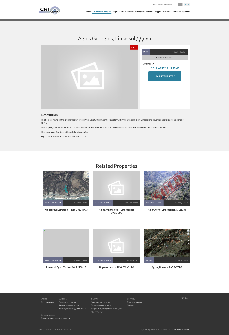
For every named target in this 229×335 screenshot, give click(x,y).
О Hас (88, 11)
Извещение (139, 11)
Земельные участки (67, 302)
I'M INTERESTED (165, 76)
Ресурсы (158, 11)
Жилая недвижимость (69, 305)
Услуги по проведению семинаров (106, 308)
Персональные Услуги (101, 305)
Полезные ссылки (135, 302)
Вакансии (167, 11)
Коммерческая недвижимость (72, 308)
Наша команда (47, 302)
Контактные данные (181, 11)
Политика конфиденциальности (55, 318)
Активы (63, 298)
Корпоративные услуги (101, 302)
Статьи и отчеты (127, 11)
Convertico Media (182, 329)
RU (186, 4)
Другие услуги (97, 311)
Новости (149, 11)
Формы (130, 305)
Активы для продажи (102, 11)
